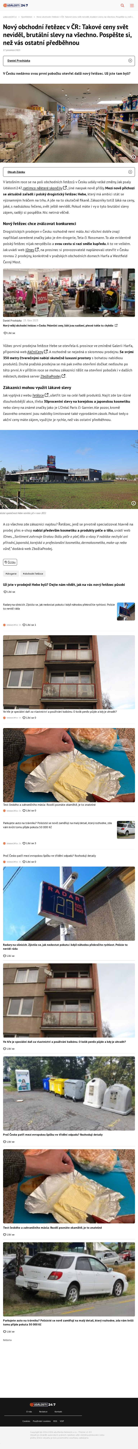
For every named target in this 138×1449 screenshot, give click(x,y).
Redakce (43, 1411)
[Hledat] (122, 6)
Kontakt (58, 1411)
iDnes (29, 249)
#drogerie (11, 573)
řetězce (38, 395)
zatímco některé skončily (42, 188)
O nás (29, 1411)
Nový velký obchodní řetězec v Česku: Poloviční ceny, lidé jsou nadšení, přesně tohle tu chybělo (58, 325)
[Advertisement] (69, 1366)
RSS (55, 1421)
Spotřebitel (26, 16)
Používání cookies (42, 1421)
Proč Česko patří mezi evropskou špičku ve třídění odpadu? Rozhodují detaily (49, 855)
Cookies (26, 1421)
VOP (62, 1421)
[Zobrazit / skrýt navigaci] (132, 6)
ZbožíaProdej (50, 376)
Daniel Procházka (19, 60)
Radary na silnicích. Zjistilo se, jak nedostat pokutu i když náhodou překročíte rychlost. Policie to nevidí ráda (59, 606)
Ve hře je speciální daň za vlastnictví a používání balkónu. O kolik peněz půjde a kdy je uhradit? (60, 711)
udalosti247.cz (10, 16)
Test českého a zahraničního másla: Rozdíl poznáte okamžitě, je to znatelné (49, 804)
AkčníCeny (35, 351)
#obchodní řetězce (33, 573)
